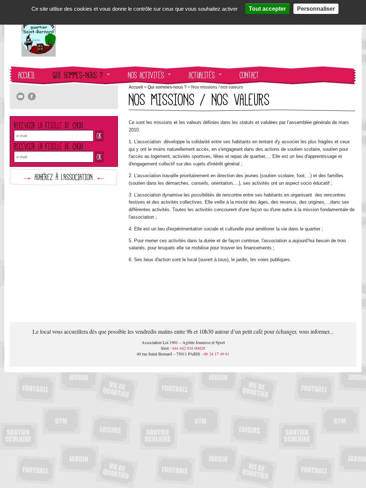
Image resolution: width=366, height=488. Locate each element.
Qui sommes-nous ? (78, 75)
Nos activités (146, 75)
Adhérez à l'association (63, 177)
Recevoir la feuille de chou (48, 125)
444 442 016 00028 (188, 348)
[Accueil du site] (38, 53)
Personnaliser (316, 9)
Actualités (202, 75)
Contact (249, 75)
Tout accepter (267, 9)
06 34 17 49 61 (216, 354)
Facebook (32, 97)
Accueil (27, 75)
